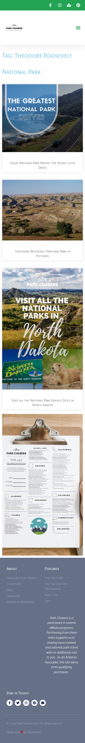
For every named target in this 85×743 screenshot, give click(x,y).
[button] (78, 27)
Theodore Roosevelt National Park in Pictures (42, 253)
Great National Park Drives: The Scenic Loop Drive (42, 165)
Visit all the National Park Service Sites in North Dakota (43, 402)
